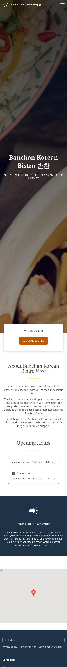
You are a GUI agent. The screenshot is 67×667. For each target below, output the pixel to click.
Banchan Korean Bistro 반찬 (26, 4)
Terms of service (27, 646)
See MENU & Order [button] (33, 340)
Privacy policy (9, 646)
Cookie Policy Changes (50, 646)
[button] (62, 4)
